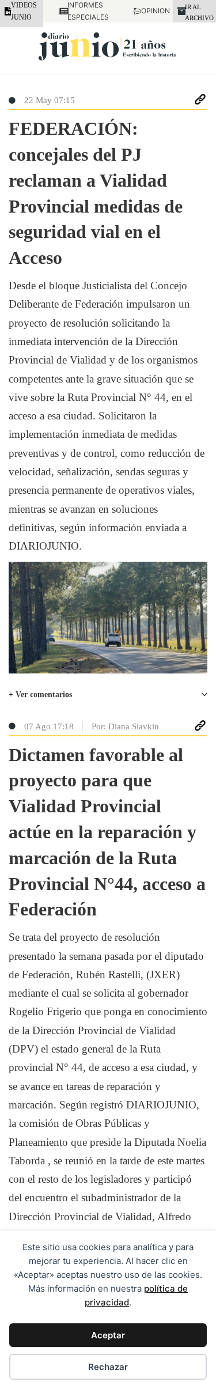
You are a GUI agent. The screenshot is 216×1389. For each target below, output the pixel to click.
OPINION (149, 10)
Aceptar (108, 1335)
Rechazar (108, 1366)
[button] (108, 695)
